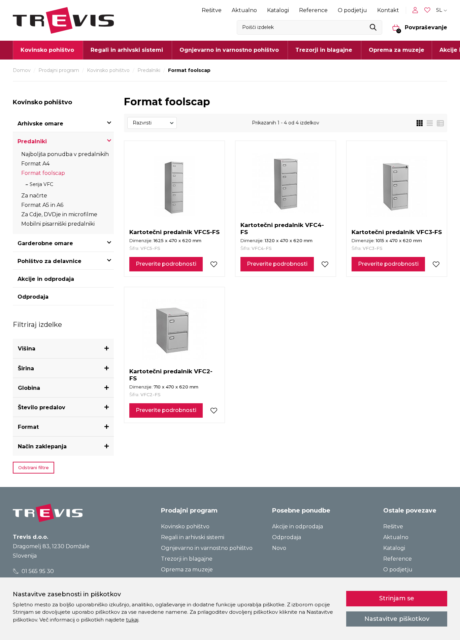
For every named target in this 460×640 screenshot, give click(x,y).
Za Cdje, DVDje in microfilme (59, 214)
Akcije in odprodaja (46, 279)
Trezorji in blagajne (186, 559)
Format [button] (28, 427)
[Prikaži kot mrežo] (420, 123)
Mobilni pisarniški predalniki (58, 224)
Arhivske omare (40, 123)
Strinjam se (396, 598)
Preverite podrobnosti (166, 264)
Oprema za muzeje (396, 50)
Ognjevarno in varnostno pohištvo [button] (229, 50)
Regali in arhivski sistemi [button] (127, 50)
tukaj (132, 619)
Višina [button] (26, 348)
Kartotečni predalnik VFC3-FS (397, 232)
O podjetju (352, 10)
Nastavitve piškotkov (396, 619)
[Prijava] (416, 10)
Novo (279, 548)
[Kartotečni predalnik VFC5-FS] (174, 186)
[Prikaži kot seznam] (428, 123)
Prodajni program (58, 70)
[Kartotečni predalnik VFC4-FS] (285, 183)
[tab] (63, 348)
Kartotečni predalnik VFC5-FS (174, 232)
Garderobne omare (45, 243)
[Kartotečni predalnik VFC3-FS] (396, 186)
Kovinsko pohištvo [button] (47, 50)
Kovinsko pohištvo (108, 70)
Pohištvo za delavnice (49, 261)
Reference (313, 10)
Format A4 (35, 163)
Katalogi (278, 10)
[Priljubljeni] (428, 10)
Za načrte (34, 195)
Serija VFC (41, 184)
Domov (22, 70)
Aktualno (244, 10)
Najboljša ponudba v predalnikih (65, 154)
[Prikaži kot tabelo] (438, 123)
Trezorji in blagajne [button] (323, 50)
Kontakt (388, 10)
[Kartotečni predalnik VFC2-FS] (174, 329)
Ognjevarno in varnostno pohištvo (207, 548)
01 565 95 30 (37, 571)
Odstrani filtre (33, 467)
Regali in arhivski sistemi (192, 537)
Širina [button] (26, 368)
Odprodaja (33, 297)
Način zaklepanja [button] (42, 446)
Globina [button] (29, 388)
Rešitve (212, 10)
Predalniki (148, 70)
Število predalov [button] (41, 407)
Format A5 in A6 (42, 205)
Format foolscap (43, 173)
